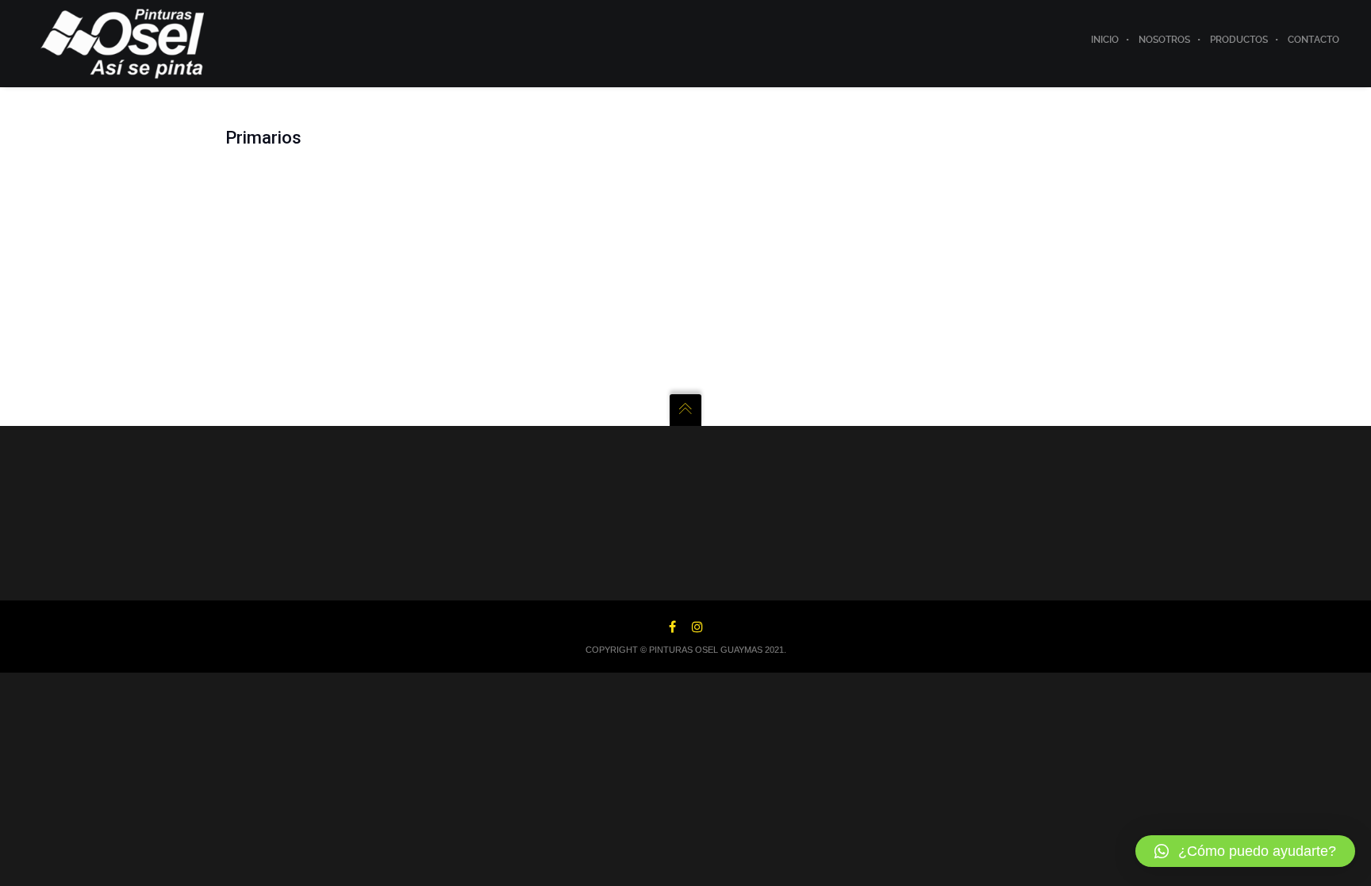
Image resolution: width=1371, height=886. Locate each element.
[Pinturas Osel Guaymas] (123, 42)
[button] (1245, 851)
